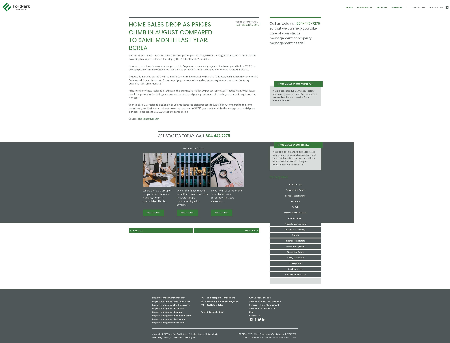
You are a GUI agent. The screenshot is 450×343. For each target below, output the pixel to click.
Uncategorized (295, 263)
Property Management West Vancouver (171, 301)
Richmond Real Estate (295, 241)
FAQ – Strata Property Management (218, 297)
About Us (382, 7)
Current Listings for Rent (212, 312)
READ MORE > (153, 212)
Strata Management (295, 246)
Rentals (295, 235)
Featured (295, 201)
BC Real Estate (295, 184)
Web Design (157, 337)
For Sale (295, 207)
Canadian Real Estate (295, 190)
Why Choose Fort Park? (260, 297)
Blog (251, 312)
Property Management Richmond (168, 308)
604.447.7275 (218, 135)
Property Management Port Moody (168, 319)
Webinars (397, 7)
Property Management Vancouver (168, 297)
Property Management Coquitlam (168, 322)
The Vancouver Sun (148, 118)
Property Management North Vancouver (171, 305)
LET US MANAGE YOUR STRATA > (294, 144)
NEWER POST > (251, 230)
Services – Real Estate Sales (262, 308)
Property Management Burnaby (167, 312)
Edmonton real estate (295, 196)
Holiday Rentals (295, 218)
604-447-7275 (308, 23)
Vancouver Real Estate (295, 274)
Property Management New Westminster (171, 315)
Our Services (364, 7)
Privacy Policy (212, 334)
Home (349, 7)
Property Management (295, 224)
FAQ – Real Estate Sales (212, 305)
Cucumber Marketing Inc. (184, 337)
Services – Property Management (265, 301)
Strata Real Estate (295, 252)
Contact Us (418, 7)
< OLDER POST (136, 230)
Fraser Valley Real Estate (295, 212)
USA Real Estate (295, 269)
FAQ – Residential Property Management (220, 301)
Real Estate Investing (295, 229)
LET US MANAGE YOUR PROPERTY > (295, 83)
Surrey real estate (295, 257)
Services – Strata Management (264, 305)
